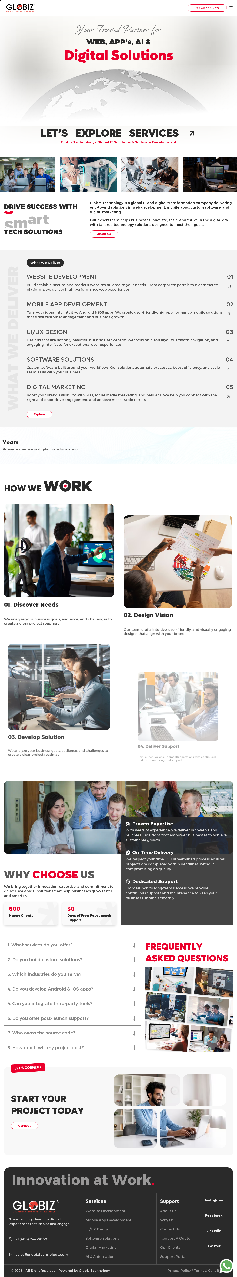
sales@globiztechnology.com (42, 1254)
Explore (39, 414)
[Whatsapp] (226, 1266)
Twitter (214, 1246)
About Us (104, 234)
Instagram (214, 1200)
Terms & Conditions (210, 1271)
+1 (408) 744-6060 (31, 1239)
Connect (24, 1125)
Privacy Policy (179, 1271)
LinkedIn (213, 1231)
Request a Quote (207, 8)
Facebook (214, 1215)
